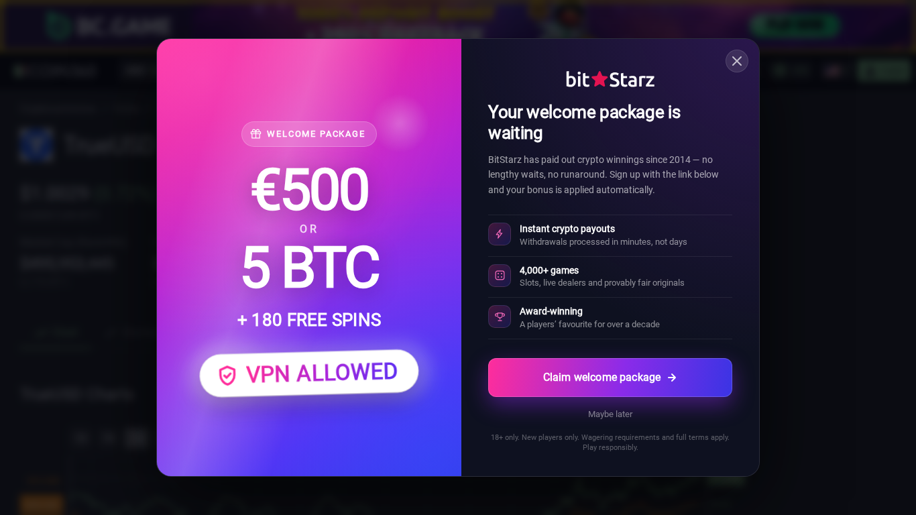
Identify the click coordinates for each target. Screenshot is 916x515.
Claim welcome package (602, 377)
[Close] (737, 61)
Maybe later (610, 414)
